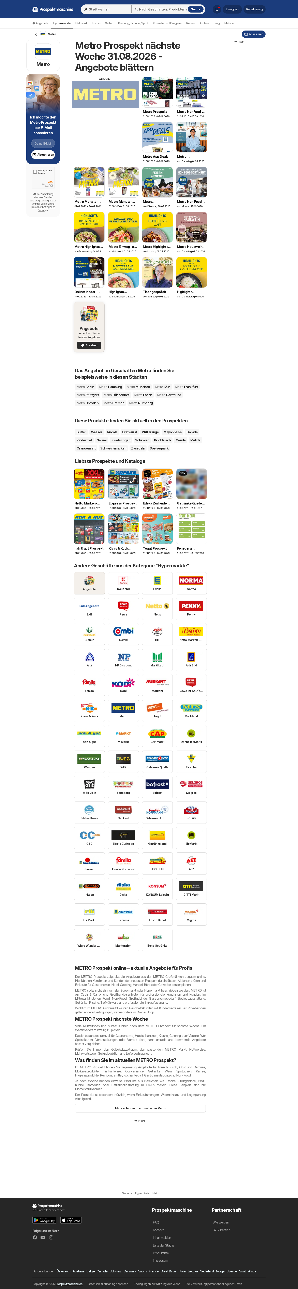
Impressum (160, 1260)
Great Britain (169, 1271)
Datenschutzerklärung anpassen (108, 1284)
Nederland (207, 1271)
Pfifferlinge (150, 432)
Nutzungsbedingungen (43, 200)
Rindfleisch (162, 440)
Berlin (85, 387)
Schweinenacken (113, 448)
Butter (81, 432)
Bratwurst (129, 432)
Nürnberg (141, 403)
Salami (101, 440)
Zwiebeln (138, 448)
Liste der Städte (163, 1245)
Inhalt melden (162, 1238)
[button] (44, 1220)
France (154, 1271)
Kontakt (158, 1230)
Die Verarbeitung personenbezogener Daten (214, 1284)
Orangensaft (86, 448)
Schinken (142, 440)
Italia (182, 1271)
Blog (217, 23)
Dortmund (169, 395)
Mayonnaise (173, 432)
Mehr (227, 23)
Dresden (88, 403)
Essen (143, 395)
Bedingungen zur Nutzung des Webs (157, 1284)
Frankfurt (186, 387)
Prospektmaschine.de (69, 1284)
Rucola (112, 432)
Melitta (195, 440)
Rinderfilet (84, 440)
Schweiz (115, 1271)
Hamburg (110, 387)
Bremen (113, 403)
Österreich (64, 1271)
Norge (220, 1271)
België (90, 1271)
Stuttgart (88, 395)
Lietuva (193, 1271)
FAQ (156, 1222)
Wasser (96, 432)
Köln (162, 387)
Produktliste (161, 1253)
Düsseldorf (116, 395)
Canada (102, 1271)
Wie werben (221, 1222)
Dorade (192, 432)
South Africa (247, 1271)
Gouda (180, 440)
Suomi (142, 1271)
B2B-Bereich (221, 1230)
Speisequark (159, 448)
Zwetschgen (120, 440)
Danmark (130, 1271)
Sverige (231, 1271)
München (138, 387)
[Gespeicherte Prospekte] (217, 9)
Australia (78, 1271)
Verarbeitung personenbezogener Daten (43, 207)
